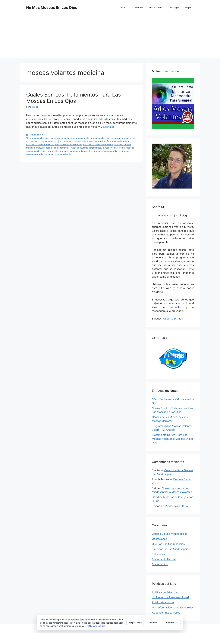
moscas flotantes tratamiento (98, 144)
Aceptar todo (135, 622)
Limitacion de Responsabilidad (170, 597)
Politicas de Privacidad (165, 592)
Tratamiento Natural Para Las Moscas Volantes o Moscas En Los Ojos (173, 438)
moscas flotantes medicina (39, 144)
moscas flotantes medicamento (114, 141)
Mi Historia (137, 7)
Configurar (171, 622)
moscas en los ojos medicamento (72, 138)
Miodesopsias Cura (176, 506)
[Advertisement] (110, 37)
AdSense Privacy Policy (166, 612)
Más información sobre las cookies (173, 607)
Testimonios (155, 7)
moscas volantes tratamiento (59, 154)
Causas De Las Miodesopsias (169, 533)
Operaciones (159, 538)
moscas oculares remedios (56, 147)
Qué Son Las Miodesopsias (168, 543)
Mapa (188, 7)
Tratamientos (36, 134)
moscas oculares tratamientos (86, 147)
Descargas (173, 7)
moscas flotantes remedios (68, 144)
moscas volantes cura (114, 147)
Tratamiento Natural (164, 559)
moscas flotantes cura (86, 141)
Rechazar (153, 622)
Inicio (123, 7)
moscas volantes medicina (107, 151)
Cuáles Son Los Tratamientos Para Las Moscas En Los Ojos (73, 97)
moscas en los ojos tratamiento (57, 141)
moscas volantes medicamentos (76, 151)
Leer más (108, 126)
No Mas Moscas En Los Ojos (51, 7)
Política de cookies (163, 602)
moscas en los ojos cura (42, 138)
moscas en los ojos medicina (105, 138)
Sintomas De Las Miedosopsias (171, 549)
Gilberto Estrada (173, 318)
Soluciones (158, 554)
